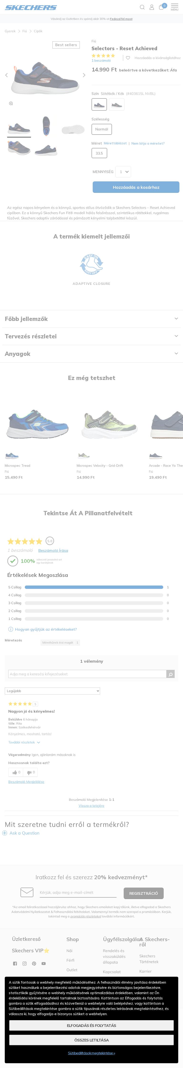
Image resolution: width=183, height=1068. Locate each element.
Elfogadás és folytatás (91, 1025)
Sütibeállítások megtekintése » (91, 1053)
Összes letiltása (91, 1040)
